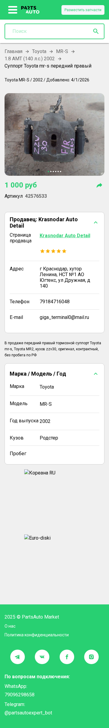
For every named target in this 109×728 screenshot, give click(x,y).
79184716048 (55, 301)
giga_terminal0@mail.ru (64, 317)
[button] (54, 222)
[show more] (13, 9)
